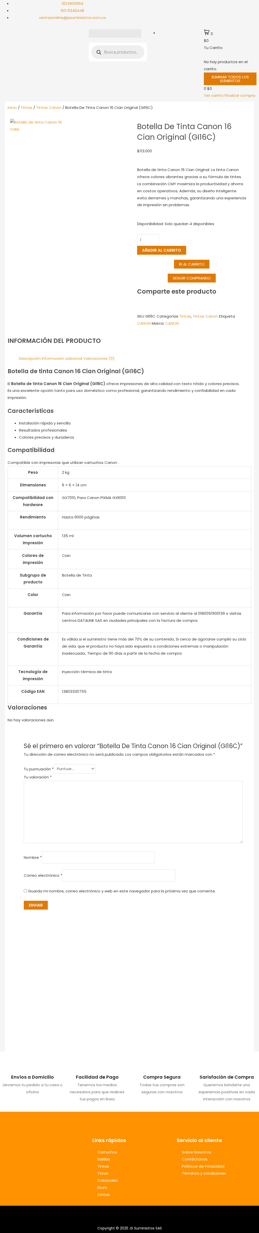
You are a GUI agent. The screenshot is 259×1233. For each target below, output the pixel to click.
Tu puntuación (39, 768)
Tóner (102, 1173)
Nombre (33, 857)
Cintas (103, 1194)
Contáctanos (194, 1159)
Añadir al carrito (161, 250)
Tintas (26, 107)
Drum (102, 1187)
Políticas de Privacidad (203, 1166)
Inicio (12, 107)
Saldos (103, 1159)
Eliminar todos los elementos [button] (230, 78)
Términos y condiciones (204, 1173)
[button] (115, 33)
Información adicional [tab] (62, 358)
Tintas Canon (48, 107)
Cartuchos (107, 1152)
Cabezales (107, 1180)
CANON (144, 323)
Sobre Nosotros (196, 1152)
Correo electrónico (43, 875)
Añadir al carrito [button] (53, 1035)
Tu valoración (38, 777)
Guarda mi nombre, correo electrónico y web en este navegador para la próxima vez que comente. (122, 891)
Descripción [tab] (30, 358)
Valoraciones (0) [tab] (99, 358)
